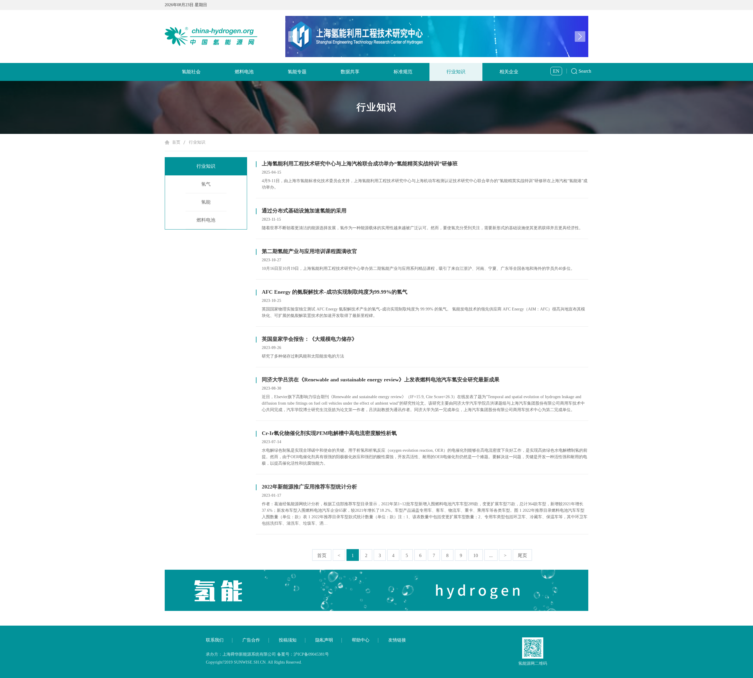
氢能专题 (297, 71)
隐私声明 (324, 640)
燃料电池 (244, 71)
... (491, 555)
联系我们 (215, 640)
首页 (176, 142)
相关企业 (508, 71)
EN (556, 71)
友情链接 (397, 640)
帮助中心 (360, 640)
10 (475, 555)
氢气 (206, 184)
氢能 (206, 202)
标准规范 (403, 71)
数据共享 (350, 71)
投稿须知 (287, 640)
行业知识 (456, 71)
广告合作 (251, 640)
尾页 (522, 555)
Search (585, 71)
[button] (580, 36)
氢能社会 (191, 71)
